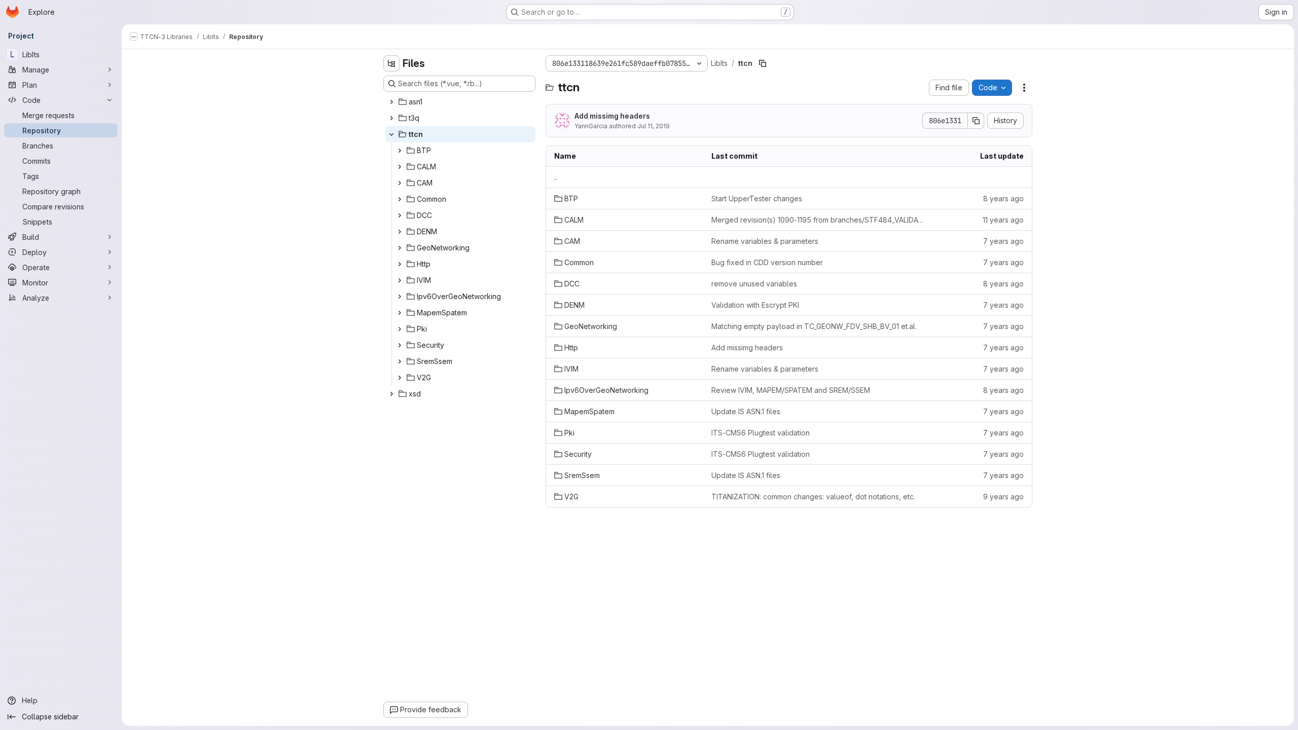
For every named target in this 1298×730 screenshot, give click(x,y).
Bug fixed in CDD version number (767, 262)
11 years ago (1003, 219)
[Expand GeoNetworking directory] (399, 248)
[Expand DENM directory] (399, 232)
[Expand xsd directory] (391, 394)
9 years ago (1003, 496)
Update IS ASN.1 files (745, 411)
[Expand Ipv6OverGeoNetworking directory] (399, 296)
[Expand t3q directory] (391, 118)
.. (555, 177)
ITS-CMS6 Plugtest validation (760, 432)
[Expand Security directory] (399, 345)
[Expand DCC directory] (399, 215)
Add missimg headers (612, 116)
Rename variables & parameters (764, 241)
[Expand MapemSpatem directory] (399, 313)
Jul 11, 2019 (653, 126)
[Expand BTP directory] (399, 150)
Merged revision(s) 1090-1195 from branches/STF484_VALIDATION (818, 219)
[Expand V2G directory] (399, 378)
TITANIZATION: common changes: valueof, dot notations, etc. (813, 496)
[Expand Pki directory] (399, 329)
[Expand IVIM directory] (399, 280)
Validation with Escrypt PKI (755, 305)
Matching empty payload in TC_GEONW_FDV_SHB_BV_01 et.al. (814, 326)
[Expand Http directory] (399, 264)
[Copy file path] (762, 63)
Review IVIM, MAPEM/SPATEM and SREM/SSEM (790, 390)
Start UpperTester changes (756, 198)
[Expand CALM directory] (399, 167)
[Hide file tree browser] (391, 63)
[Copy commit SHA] (976, 121)
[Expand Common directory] (399, 199)
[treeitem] (460, 102)
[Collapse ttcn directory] (391, 134)
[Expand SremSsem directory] (399, 361)
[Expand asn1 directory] (391, 102)
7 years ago (1003, 241)
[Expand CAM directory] (399, 183)
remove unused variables (754, 283)
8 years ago (1003, 198)
